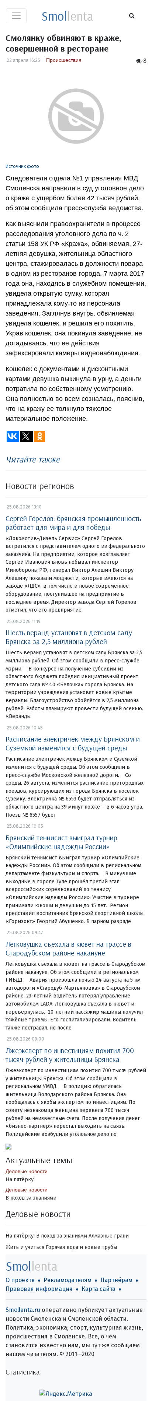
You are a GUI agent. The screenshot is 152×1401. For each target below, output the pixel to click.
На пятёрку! (20, 1179)
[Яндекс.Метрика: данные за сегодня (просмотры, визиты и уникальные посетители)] (65, 1394)
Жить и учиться (25, 1247)
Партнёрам (116, 1280)
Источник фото (22, 166)
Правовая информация (39, 1288)
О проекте (20, 1280)
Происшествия (64, 60)
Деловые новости (27, 1171)
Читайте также (33, 459)
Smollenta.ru (23, 1309)
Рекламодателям (67, 1280)
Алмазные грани (109, 1236)
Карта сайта (98, 1288)
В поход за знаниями (31, 1198)
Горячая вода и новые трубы (81, 1247)
